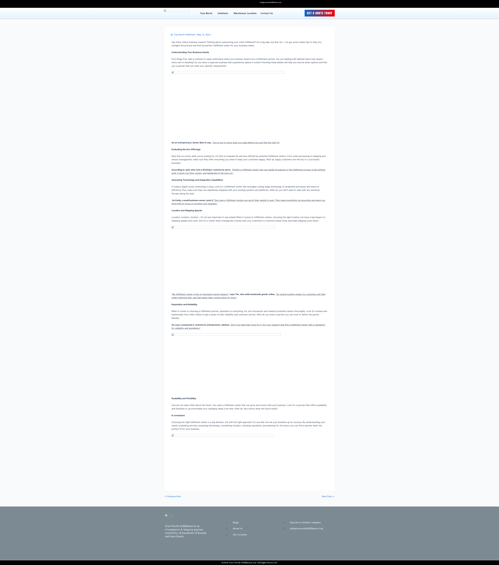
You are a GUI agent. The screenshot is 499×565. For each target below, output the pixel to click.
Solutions (223, 13)
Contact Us (267, 13)
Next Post (328, 496)
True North (206, 13)
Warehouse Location (245, 13)
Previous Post (173, 496)
